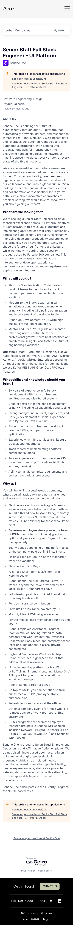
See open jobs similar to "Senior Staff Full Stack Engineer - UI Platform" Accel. (39, 85)
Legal (46, 919)
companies (22, 30)
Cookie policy (45, 870)
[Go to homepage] (9, 8)
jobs (9, 30)
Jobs (41, 901)
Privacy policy (28, 870)
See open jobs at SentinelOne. (29, 78)
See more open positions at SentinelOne (36, 838)
